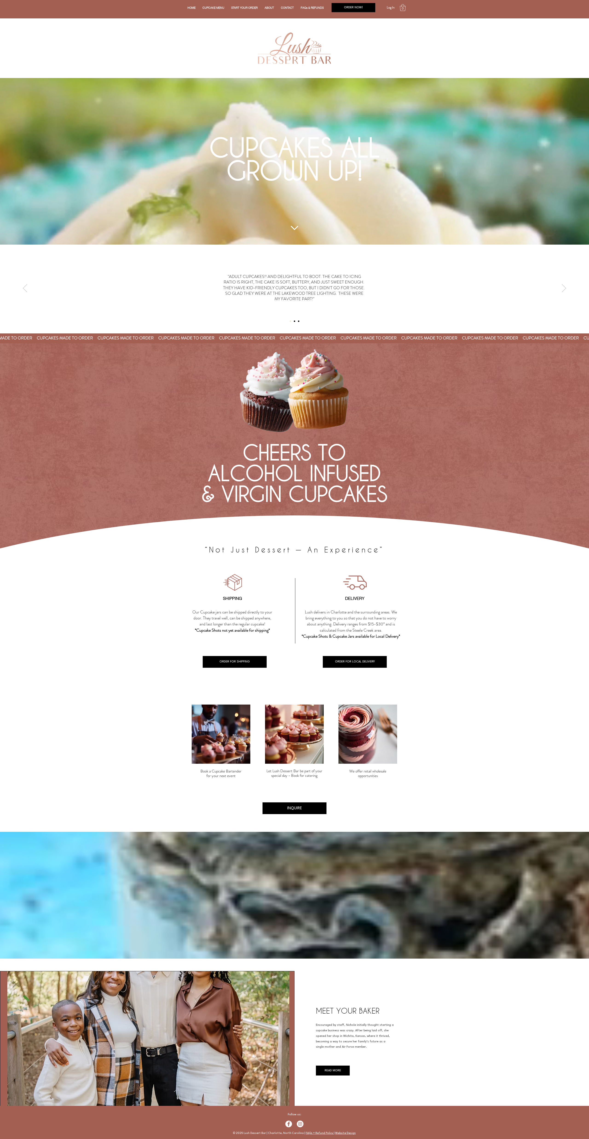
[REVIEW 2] (294, 321)
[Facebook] (288, 1124)
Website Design (345, 1133)
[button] (244, 7)
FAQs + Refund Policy (320, 1133)
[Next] (564, 288)
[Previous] (25, 288)
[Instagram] (300, 1124)
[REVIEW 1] (290, 321)
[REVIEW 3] (298, 321)
